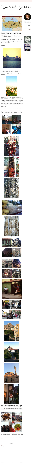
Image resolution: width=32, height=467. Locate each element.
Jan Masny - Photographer (27, 40)
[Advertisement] (12, 459)
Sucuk (13, 156)
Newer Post (3, 462)
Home (12, 462)
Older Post (21, 462)
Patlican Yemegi (18, 103)
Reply (3, 446)
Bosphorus (2, 70)
